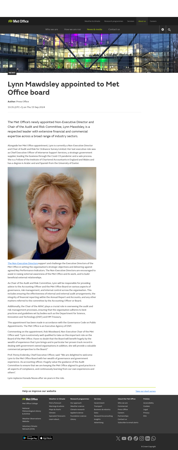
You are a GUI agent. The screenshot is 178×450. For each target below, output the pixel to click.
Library (73, 419)
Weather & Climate (57, 399)
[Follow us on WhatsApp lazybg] (153, 438)
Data (96, 413)
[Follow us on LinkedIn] (147, 438)
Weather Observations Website (31, 420)
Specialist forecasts (57, 416)
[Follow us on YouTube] (124, 438)
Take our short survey (146, 391)
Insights (97, 419)
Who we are (51, 29)
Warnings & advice (56, 406)
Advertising (98, 422)
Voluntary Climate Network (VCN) (29, 427)
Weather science (77, 406)
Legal (145, 409)
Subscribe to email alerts (128, 422)
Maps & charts (55, 409)
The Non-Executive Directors (23, 263)
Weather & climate (92, 21)
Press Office (123, 409)
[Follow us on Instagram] (141, 438)
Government (99, 403)
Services (130, 21)
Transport (98, 406)
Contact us (114, 29)
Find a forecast (55, 403)
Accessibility (148, 403)
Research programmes (113, 21)
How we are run (72, 29)
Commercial (123, 406)
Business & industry (102, 409)
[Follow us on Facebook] (130, 438)
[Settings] (162, 29)
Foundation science (78, 416)
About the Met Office (127, 399)
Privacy (146, 413)
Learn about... (54, 419)
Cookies (146, 406)
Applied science (76, 413)
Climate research (77, 409)
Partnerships (123, 416)
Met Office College (30, 403)
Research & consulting (103, 416)
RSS (145, 416)
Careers (153, 21)
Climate (52, 413)
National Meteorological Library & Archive (31, 411)
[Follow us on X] (118, 438)
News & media (94, 29)
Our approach (76, 403)
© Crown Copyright (148, 447)
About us (142, 21)
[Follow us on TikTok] (135, 438)
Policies (146, 399)
